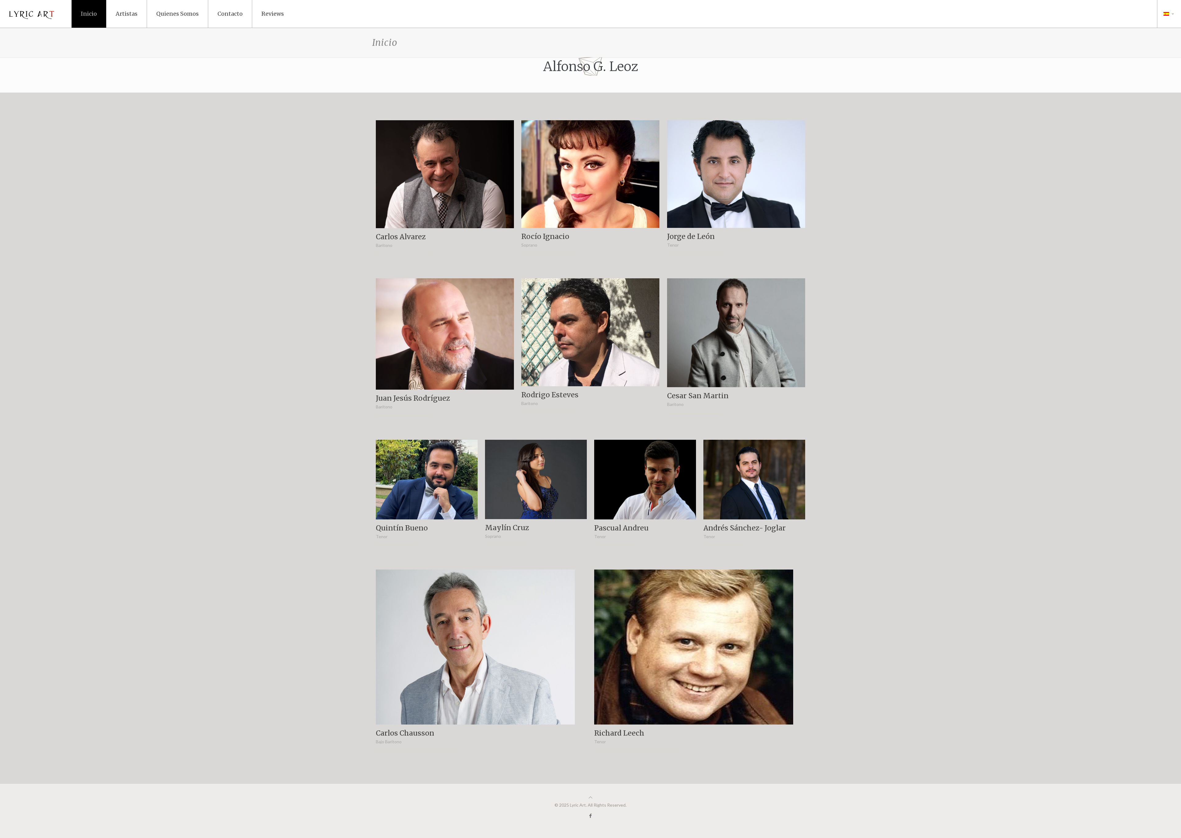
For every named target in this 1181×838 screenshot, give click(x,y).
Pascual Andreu (621, 527)
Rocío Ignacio (545, 236)
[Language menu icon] (1169, 14)
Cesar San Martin (698, 395)
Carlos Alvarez (401, 236)
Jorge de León (691, 236)
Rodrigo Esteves (550, 394)
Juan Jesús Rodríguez (413, 398)
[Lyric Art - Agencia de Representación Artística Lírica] (34, 14)
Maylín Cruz (507, 527)
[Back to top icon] (590, 797)
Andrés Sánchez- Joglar (744, 527)
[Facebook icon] (590, 815)
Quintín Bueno (402, 527)
